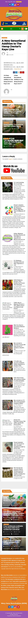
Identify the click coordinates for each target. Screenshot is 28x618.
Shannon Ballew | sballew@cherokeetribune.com (19, 384)
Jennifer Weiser (18, 310)
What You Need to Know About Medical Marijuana (19, 327)
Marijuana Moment (19, 214)
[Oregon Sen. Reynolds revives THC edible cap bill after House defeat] (7, 424)
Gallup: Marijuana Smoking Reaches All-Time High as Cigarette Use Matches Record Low (19, 236)
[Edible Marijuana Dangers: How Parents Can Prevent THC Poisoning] (7, 284)
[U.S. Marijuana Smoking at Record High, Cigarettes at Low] (7, 265)
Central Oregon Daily (19, 449)
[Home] (2, 29)
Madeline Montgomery (20, 476)
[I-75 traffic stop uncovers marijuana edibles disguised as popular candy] (7, 365)
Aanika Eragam (18, 241)
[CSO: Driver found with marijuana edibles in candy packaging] (7, 382)
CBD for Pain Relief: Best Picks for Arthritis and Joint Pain (13, 142)
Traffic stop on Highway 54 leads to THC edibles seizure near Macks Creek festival (19, 305)
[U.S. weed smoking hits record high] (7, 187)
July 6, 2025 (8, 128)
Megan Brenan (18, 266)
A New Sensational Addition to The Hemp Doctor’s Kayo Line (13, 45)
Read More (17, 69)
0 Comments (16, 505)
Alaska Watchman (19, 185)
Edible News (6, 495)
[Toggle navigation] (11, 29)
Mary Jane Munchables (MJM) (14, 603)
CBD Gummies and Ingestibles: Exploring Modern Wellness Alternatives (12, 112)
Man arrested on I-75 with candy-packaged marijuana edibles (19, 402)
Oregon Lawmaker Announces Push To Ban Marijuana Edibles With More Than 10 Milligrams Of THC (13, 500)
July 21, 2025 (8, 115)
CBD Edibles (4, 37)
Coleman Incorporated (16, 615)
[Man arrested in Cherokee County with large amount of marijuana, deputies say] (7, 347)
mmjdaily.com (18, 425)
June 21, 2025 (8, 146)
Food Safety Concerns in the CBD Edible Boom (13, 125)
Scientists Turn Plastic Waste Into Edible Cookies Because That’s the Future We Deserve (14, 514)
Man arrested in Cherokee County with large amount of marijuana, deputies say (19, 346)
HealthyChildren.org (19, 286)
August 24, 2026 (9, 503)
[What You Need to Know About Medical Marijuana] (7, 329)
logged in (11, 159)
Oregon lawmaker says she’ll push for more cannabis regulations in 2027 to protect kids (19, 445)
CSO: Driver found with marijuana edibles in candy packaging (19, 379)
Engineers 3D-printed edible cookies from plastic (12, 542)
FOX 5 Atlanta (18, 404)
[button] (19, 28)
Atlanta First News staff (20, 350)
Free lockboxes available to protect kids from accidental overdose (13, 527)
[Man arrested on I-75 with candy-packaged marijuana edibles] (7, 404)
